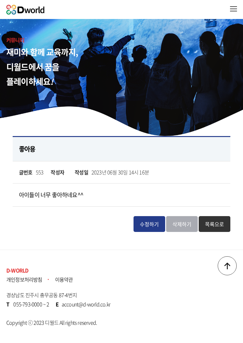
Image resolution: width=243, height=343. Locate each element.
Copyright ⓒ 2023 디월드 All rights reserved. (51, 322)
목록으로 (214, 224)
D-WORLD (17, 270)
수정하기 (149, 224)
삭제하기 (181, 224)
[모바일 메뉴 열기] (233, 9)
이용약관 (64, 279)
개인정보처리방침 (24, 279)
